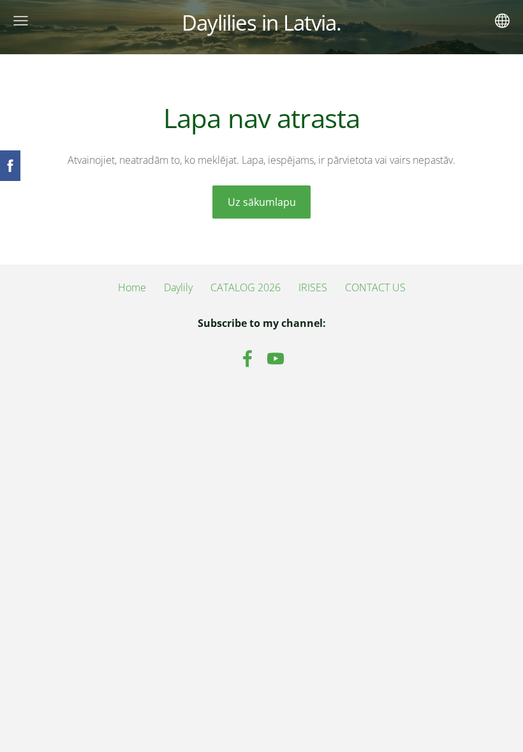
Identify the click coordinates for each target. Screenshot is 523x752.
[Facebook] (247, 358)
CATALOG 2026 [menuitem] (245, 287)
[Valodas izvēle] (502, 20)
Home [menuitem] (132, 287)
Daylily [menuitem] (178, 287)
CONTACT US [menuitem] (375, 287)
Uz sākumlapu (262, 202)
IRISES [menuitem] (312, 287)
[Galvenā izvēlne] (20, 20)
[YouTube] (275, 358)
